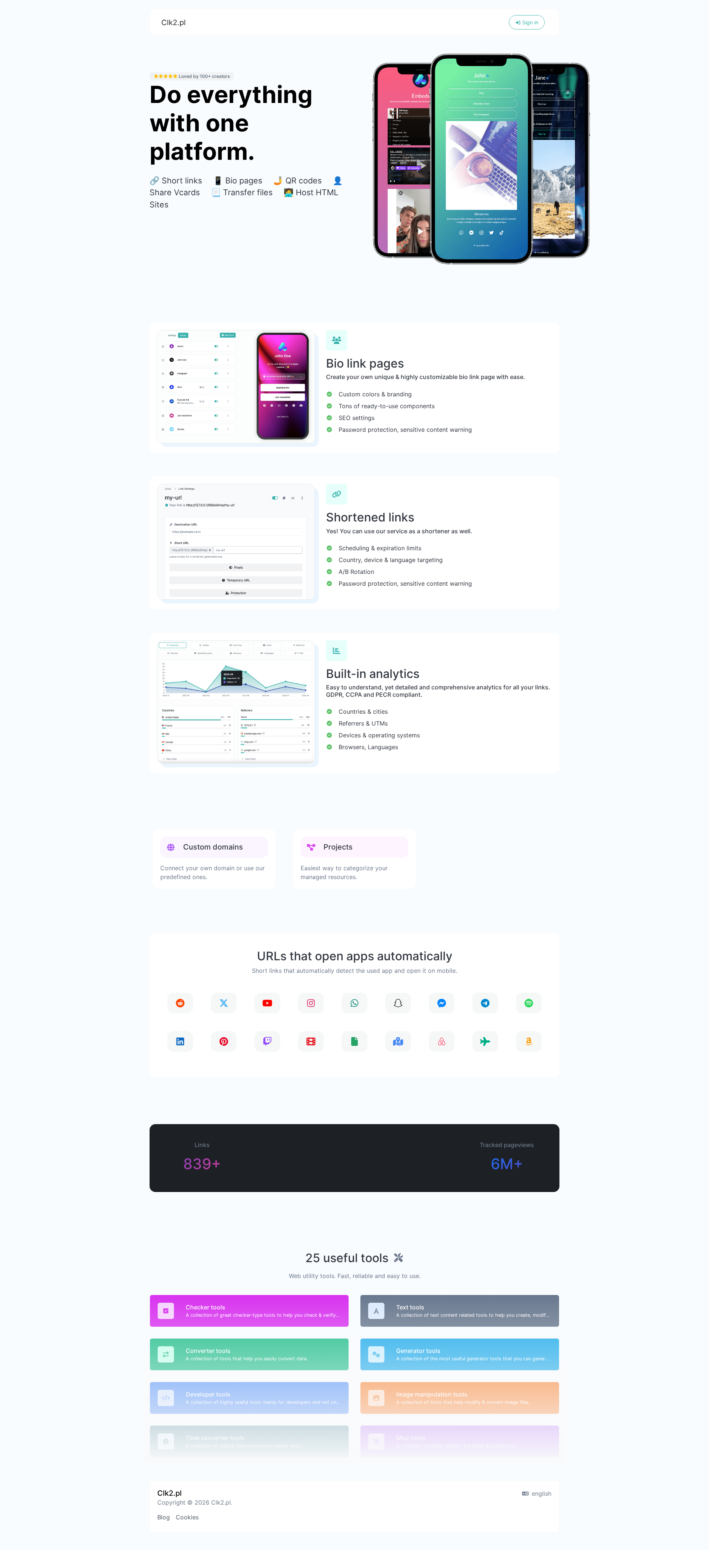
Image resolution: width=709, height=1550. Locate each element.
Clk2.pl (173, 22)
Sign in (529, 22)
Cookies (187, 1517)
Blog (163, 1517)
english (540, 1493)
